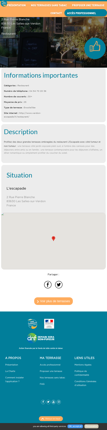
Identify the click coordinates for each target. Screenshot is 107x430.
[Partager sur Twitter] (59, 285)
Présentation (16, 5)
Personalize (91, 426)
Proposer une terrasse (88, 5)
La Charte (10, 371)
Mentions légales (83, 365)
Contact (56, 13)
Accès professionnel (81, 13)
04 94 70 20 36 (37, 91)
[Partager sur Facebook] (48, 285)
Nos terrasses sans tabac (49, 5)
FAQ (42, 384)
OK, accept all (75, 426)
